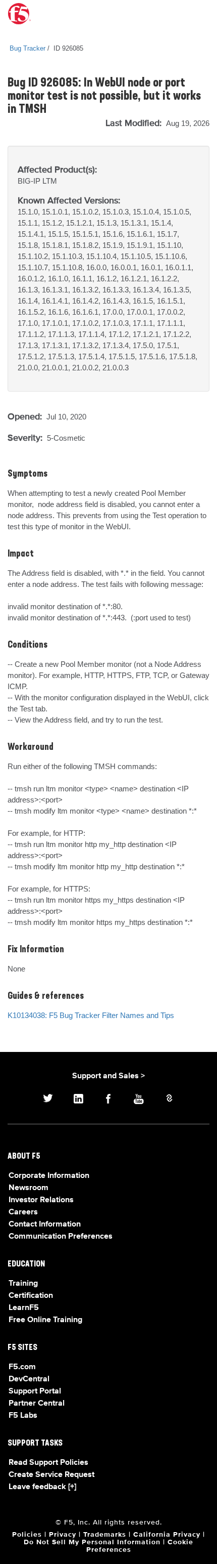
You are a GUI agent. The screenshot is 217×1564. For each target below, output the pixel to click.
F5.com (22, 1367)
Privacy (62, 1534)
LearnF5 (24, 1308)
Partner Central (37, 1404)
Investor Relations (41, 1200)
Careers (23, 1212)
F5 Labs (23, 1416)
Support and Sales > (108, 1076)
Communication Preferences (61, 1237)
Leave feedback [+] (42, 1487)
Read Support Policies (48, 1463)
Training (23, 1284)
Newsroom (28, 1188)
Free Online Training (45, 1320)
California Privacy (166, 1534)
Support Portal (35, 1391)
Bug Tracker (27, 48)
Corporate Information (49, 1176)
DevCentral (29, 1379)
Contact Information (45, 1224)
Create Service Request (51, 1475)
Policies (27, 1534)
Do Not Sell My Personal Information (92, 1542)
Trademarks (104, 1534)
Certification (31, 1296)
